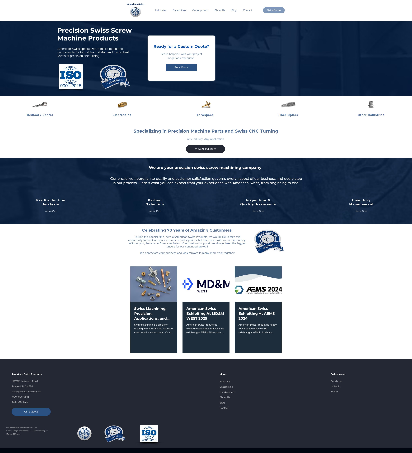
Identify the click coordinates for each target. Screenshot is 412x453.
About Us (225, 397)
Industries (225, 381)
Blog (222, 402)
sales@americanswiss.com (26, 391)
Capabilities (226, 386)
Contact (224, 408)
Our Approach (227, 392)
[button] (51, 211)
